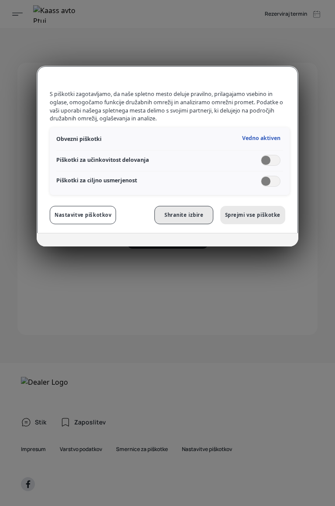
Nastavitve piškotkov (83, 215)
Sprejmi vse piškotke (252, 215)
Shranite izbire (184, 215)
